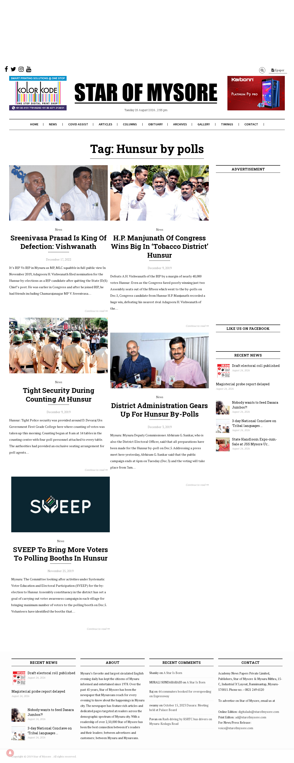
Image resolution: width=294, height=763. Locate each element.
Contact (251, 124)
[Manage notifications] (10, 753)
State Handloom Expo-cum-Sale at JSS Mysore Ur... (254, 441)
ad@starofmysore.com (250, 717)
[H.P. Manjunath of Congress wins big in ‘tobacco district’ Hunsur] (159, 219)
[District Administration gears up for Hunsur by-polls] (159, 387)
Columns (130, 124)
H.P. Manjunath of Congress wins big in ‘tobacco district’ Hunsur (159, 246)
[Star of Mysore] (135, 98)
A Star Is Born (173, 673)
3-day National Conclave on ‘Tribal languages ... (254, 423)
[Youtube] (28, 70)
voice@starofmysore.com (235, 728)
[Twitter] (13, 70)
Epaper (279, 70)
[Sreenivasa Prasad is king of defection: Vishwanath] (58, 219)
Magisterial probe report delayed (243, 384)
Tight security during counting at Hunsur (58, 394)
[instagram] (21, 70)
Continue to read (95, 311)
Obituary (155, 124)
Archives (180, 124)
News (53, 124)
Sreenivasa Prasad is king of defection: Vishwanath (59, 242)
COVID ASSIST (78, 124)
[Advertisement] (138, 32)
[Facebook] (6, 70)
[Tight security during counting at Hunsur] (58, 372)
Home (34, 124)
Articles (105, 124)
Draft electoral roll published (256, 365)
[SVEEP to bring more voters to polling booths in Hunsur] (60, 531)
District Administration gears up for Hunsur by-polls (159, 409)
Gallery (204, 124)
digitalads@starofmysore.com (258, 712)
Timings (227, 124)
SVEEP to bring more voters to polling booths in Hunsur (60, 553)
